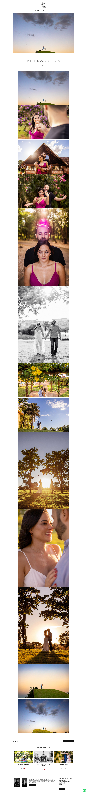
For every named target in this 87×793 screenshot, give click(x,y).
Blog (44, 10)
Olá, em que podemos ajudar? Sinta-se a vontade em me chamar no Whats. (78, 786)
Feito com (43, 792)
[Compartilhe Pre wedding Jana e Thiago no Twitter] (15, 741)
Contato (55, 10)
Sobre (49, 10)
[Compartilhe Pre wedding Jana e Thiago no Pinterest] (17, 741)
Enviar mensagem (63, 780)
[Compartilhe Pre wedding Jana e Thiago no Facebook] (13, 741)
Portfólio (37, 10)
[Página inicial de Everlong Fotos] (43, 5)
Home (31, 10)
